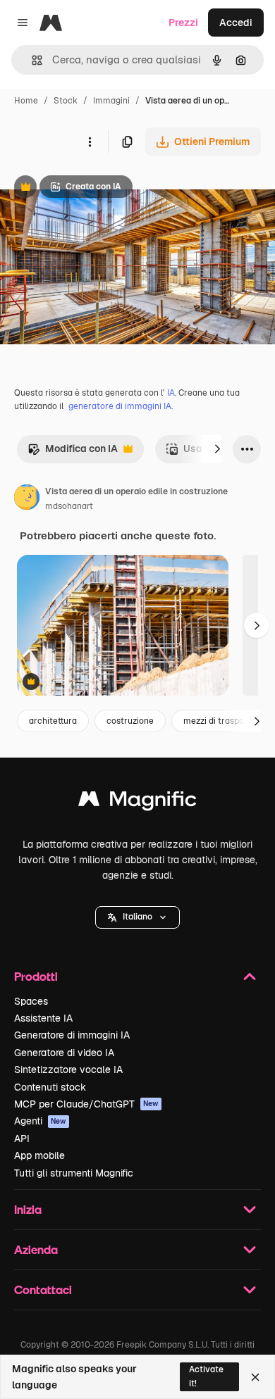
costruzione (130, 721)
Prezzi (183, 22)
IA (171, 393)
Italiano (137, 916)
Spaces (31, 1001)
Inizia (28, 1209)
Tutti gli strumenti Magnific (73, 1173)
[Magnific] (137, 802)
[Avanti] (217, 449)
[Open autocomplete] (31, 60)
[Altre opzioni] (89, 141)
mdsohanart (69, 506)
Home (26, 100)
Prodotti (36, 976)
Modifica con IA (73, 452)
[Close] (255, 1377)
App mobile (39, 1155)
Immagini (111, 100)
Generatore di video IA (64, 1052)
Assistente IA (43, 1018)
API (22, 1138)
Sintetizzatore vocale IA (68, 1069)
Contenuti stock (50, 1087)
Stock (66, 100)
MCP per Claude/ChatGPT (86, 1104)
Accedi (235, 22)
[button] (137, 917)
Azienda (36, 1249)
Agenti (40, 1121)
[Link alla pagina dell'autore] (26, 499)
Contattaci (43, 1289)
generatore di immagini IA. (120, 406)
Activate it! (206, 1376)
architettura (53, 721)
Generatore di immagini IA (72, 1035)
